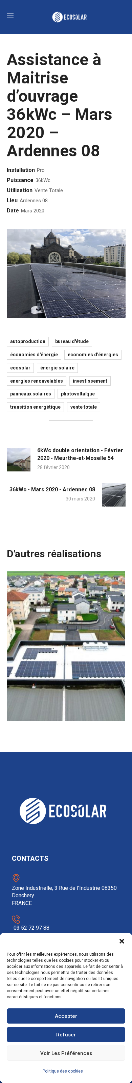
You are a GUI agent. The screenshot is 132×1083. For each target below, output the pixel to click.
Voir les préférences (66, 1053)
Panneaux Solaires (30, 393)
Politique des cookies (63, 1071)
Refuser (66, 1035)
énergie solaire (57, 367)
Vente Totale (83, 407)
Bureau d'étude (72, 341)
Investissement (90, 381)
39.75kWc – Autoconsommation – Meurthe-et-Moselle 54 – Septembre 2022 (62, 686)
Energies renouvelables (36, 381)
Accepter (66, 1016)
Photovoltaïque (78, 393)
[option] (66, 651)
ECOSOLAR (20, 367)
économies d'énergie (34, 354)
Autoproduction (27, 341)
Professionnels (45, 648)
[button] (121, 941)
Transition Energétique (35, 407)
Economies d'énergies (93, 354)
